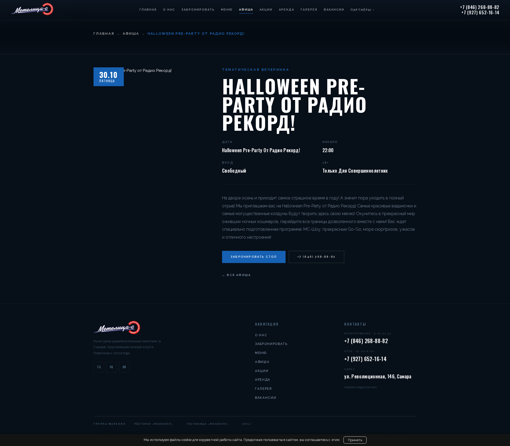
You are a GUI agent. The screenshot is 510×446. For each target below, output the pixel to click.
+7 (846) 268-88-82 (479, 7)
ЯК (124, 367)
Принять (355, 440)
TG (99, 367)
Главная (148, 9)
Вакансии (334, 9)
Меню (227, 9)
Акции (266, 9)
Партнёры (362, 10)
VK (111, 367)
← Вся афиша (236, 275)
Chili (246, 423)
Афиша (246, 9)
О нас (169, 9)
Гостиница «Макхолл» (207, 423)
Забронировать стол (254, 257)
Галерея (309, 9)
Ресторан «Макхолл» (153, 423)
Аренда (286, 9)
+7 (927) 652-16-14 (480, 12)
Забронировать (198, 9)
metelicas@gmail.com (360, 387)
